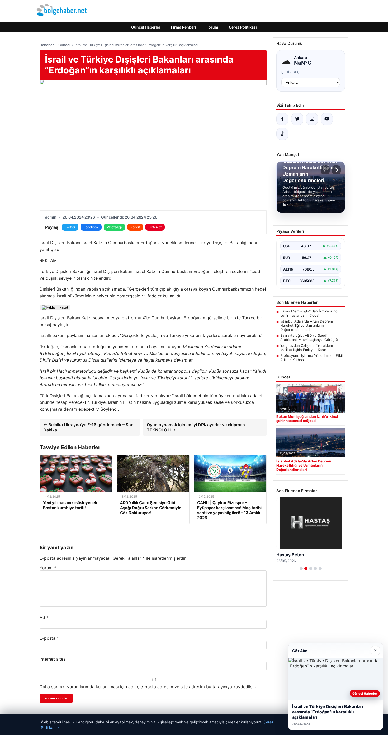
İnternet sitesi (53, 659)
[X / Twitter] (297, 119)
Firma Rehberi (183, 27)
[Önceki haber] (325, 169)
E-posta (49, 638)
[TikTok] (282, 134)
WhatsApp (114, 227)
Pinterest (155, 227)
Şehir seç (290, 72)
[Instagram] (312, 119)
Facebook (91, 227)
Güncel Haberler (145, 27)
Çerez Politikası (243, 27)
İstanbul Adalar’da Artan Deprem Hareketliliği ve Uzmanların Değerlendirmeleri (306, 325)
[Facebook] (282, 119)
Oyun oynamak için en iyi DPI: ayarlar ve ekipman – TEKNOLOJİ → (197, 427)
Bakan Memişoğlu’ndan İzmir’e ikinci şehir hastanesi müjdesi (309, 313)
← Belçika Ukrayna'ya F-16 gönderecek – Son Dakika (88, 427)
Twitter (70, 227)
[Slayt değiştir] (301, 568)
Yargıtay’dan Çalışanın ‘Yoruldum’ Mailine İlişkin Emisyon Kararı (306, 347)
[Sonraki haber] (336, 169)
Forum (212, 27)
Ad (44, 617)
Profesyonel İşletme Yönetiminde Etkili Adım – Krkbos (311, 357)
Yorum (48, 567)
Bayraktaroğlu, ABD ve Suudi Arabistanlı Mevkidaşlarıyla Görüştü (309, 337)
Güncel (64, 45)
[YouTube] (327, 119)
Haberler (47, 45)
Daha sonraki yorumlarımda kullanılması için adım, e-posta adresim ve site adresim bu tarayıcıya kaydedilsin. (148, 686)
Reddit (135, 227)
